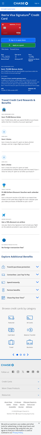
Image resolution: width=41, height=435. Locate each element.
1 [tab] (17, 354)
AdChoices (29, 407)
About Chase (8, 402)
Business (30, 347)
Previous (13, 354)
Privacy (15, 404)
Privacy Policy (18, 433)
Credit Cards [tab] (21, 381)
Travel (12, 347)
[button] (39, 423)
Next (28, 354)
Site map (21, 407)
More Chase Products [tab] (21, 388)
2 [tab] (20, 354)
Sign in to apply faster (23, 40)
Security (22, 404)
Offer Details (5, 49)
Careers (8, 404)
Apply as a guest (24, 45)
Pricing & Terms (14, 49)
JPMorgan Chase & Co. (30, 402)
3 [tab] (24, 354)
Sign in (38, 3)
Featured (11, 323)
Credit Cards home (9, 9)
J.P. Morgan (17, 402)
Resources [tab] (21, 395)
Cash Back (11, 335)
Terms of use (31, 404)
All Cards (30, 323)
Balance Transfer (29, 335)
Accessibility (12, 407)
